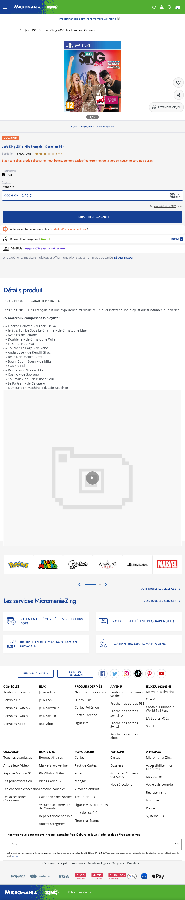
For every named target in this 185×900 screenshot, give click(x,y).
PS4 (9, 175)
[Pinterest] (150, 673)
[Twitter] (114, 673)
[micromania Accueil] (36, 7)
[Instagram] (126, 673)
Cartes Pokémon (87, 707)
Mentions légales (99, 863)
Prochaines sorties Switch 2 (124, 713)
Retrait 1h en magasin (93, 217)
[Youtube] (161, 673)
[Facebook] (103, 673)
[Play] (92, 478)
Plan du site (134, 863)
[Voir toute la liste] (153, 7)
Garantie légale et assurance (67, 863)
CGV (43, 863)
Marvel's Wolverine (160, 692)
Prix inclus (166, 206)
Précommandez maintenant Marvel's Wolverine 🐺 (89, 18)
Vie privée (118, 863)
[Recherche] (169, 8)
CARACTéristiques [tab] (45, 301)
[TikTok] (138, 673)
